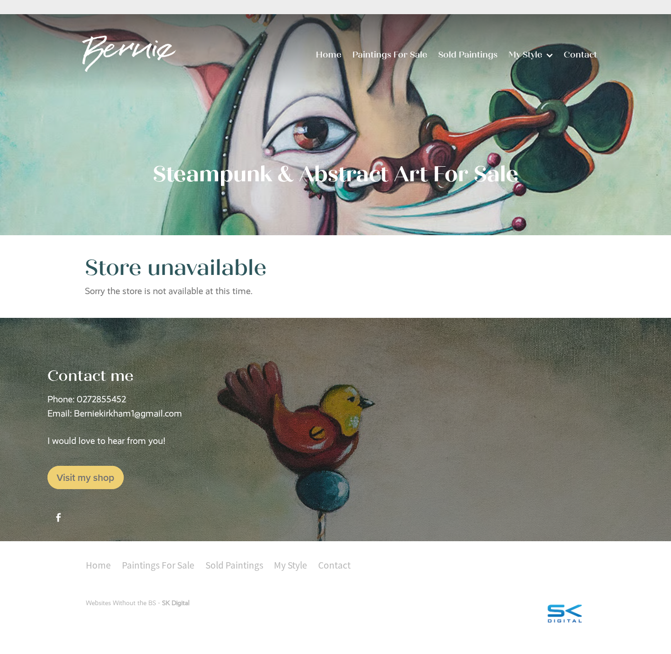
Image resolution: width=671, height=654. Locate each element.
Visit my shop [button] (85, 477)
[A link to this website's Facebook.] (58, 517)
